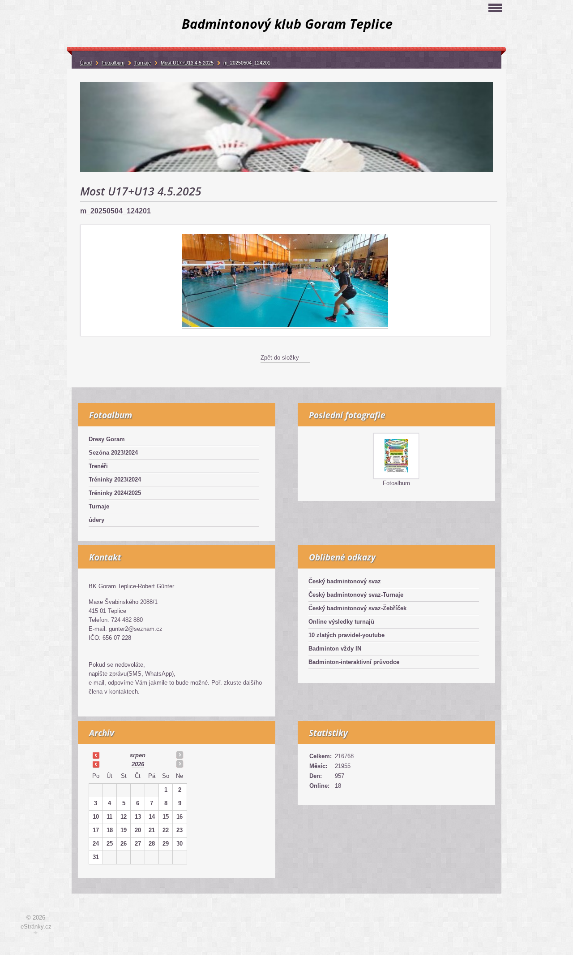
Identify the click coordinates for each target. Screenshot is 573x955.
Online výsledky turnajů (341, 621)
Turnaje (99, 506)
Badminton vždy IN (334, 648)
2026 (138, 764)
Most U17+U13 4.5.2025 (187, 62)
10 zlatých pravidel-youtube (346, 635)
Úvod (86, 62)
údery (96, 520)
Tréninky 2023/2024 (115, 479)
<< (96, 755)
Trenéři (98, 466)
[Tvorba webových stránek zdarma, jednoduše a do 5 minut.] (36, 933)
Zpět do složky (280, 357)
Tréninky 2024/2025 (115, 493)
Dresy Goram (107, 439)
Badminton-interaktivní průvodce (353, 662)
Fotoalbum (396, 483)
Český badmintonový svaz (344, 581)
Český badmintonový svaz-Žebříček (357, 608)
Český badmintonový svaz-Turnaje (355, 594)
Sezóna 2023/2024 (113, 452)
